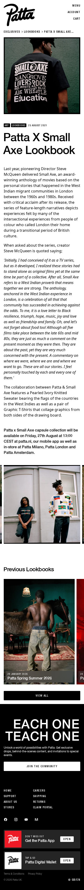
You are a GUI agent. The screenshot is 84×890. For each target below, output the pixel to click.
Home (8, 790)
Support (10, 796)
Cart (76, 18)
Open (67, 839)
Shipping (39, 796)
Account (74, 12)
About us (10, 801)
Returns (39, 801)
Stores (9, 807)
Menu (76, 5)
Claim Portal (43, 807)
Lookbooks (32, 31)
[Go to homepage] (19, 15)
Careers (39, 790)
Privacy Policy (35, 873)
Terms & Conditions (14, 873)
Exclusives (12, 31)
